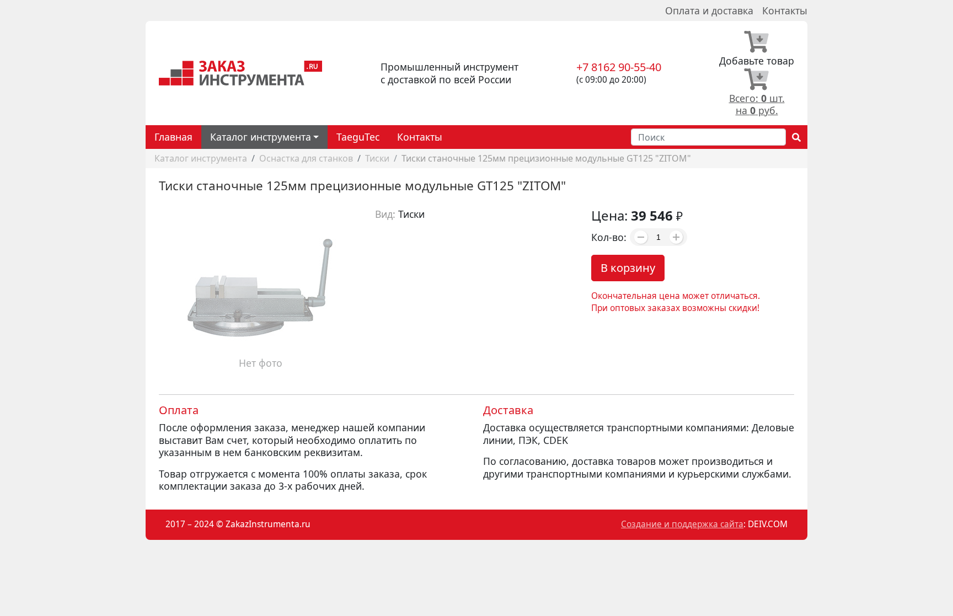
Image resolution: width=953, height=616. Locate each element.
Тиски (377, 158)
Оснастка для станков (306, 158)
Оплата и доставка (709, 10)
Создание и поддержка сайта (682, 524)
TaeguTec (357, 136)
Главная (173, 136)
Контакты (784, 10)
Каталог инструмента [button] (260, 136)
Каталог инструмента (200, 158)
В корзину (628, 267)
